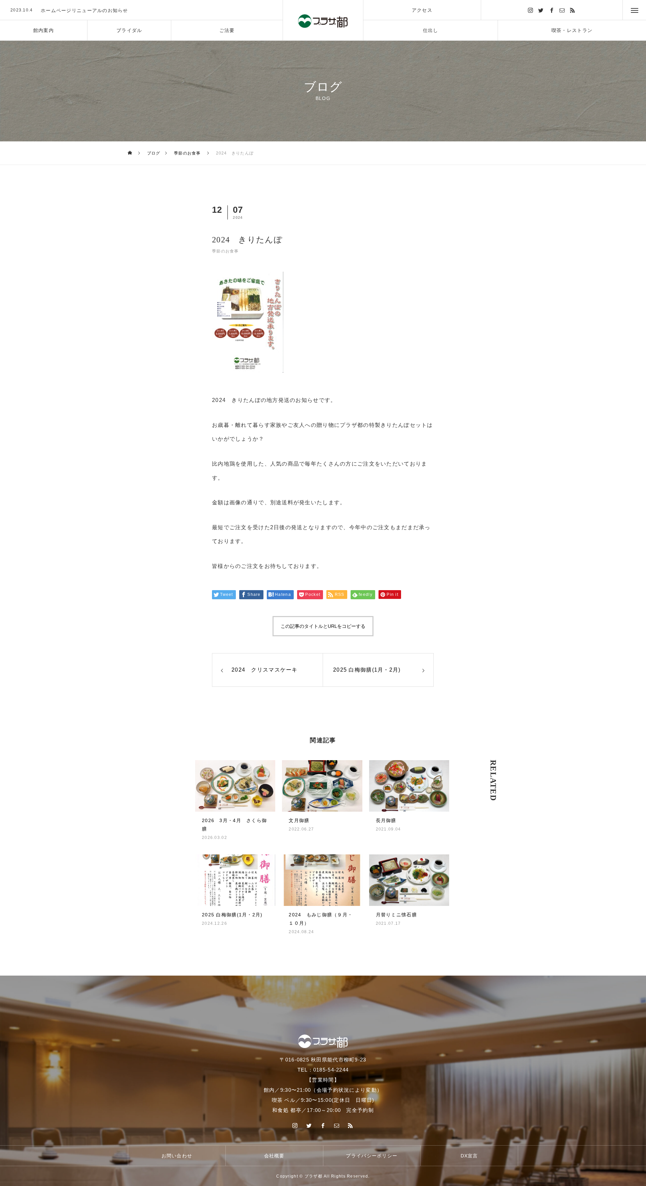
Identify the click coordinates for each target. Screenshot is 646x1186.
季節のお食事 (225, 251)
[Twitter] (541, 10)
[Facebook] (552, 10)
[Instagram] (531, 10)
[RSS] (573, 10)
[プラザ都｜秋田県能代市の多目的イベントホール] (323, 20)
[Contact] (562, 10)
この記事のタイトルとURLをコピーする (323, 626)
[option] (141, 10)
